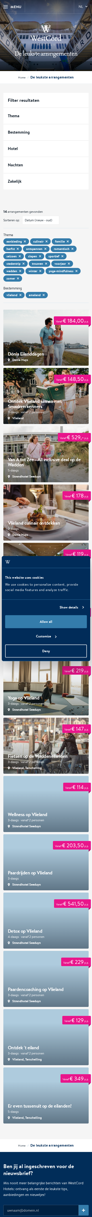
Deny (46, 650)
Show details (69, 607)
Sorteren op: (11, 220)
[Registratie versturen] (84, 1210)
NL (81, 6)
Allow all (46, 621)
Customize (43, 636)
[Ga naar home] (46, 34)
